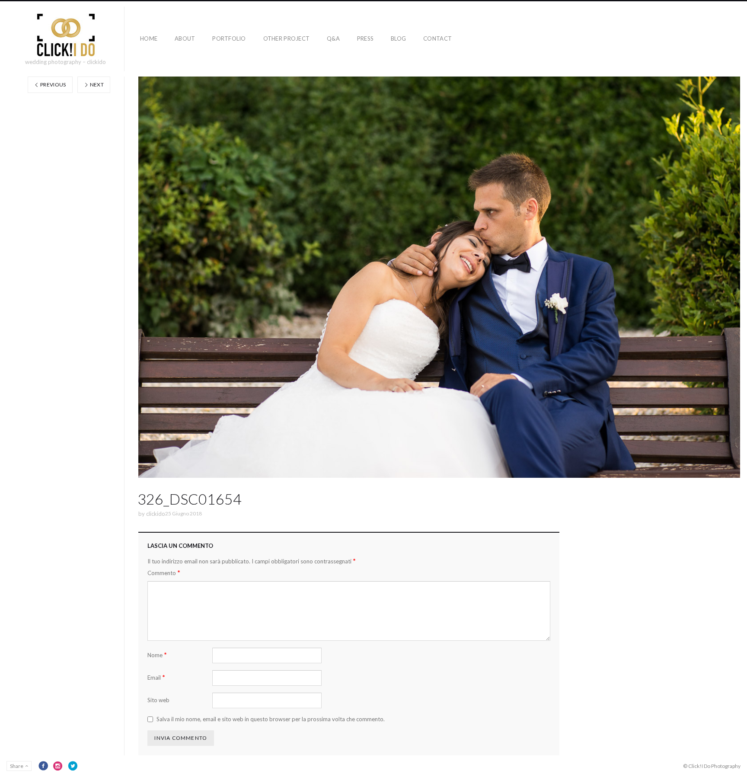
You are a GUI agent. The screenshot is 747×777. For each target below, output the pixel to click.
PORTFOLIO (229, 38)
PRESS (365, 38)
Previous (52, 84)
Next (96, 84)
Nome (157, 655)
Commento (163, 572)
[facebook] (43, 766)
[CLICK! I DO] (65, 35)
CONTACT (437, 38)
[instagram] (58, 766)
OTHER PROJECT (286, 38)
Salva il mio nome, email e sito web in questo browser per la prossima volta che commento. (270, 719)
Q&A (333, 38)
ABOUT (185, 38)
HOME (148, 38)
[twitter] (72, 766)
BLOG (398, 38)
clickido (155, 513)
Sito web (158, 700)
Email (156, 677)
